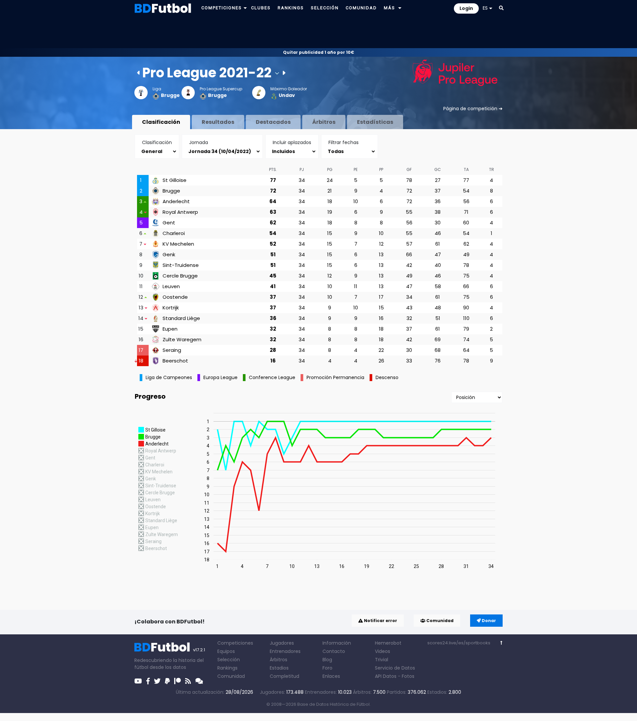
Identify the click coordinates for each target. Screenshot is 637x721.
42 (409, 265)
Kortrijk (171, 308)
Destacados (273, 122)
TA (466, 169)
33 (409, 360)
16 (381, 318)
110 (466, 318)
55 (409, 211)
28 (273, 350)
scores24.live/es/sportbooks (458, 643)
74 (466, 339)
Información (336, 643)
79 (466, 328)
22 (381, 350)
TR (491, 169)
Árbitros (323, 122)
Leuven (171, 286)
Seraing (172, 350)
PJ (302, 169)
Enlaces (331, 676)
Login (466, 8)
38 (438, 211)
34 (302, 180)
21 (329, 190)
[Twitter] (157, 681)
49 (466, 254)
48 (438, 307)
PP (381, 169)
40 (438, 265)
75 (466, 275)
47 (438, 254)
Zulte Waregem (182, 340)
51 (273, 254)
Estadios (279, 668)
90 (466, 307)
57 (409, 243)
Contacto (333, 651)
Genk (169, 255)
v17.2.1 (199, 650)
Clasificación (161, 122)
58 (438, 286)
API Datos (385, 676)
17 (381, 296)
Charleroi (174, 233)
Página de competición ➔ (473, 108)
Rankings (227, 668)
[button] (245, 7)
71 (466, 211)
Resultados (218, 122)
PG (329, 169)
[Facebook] (148, 681)
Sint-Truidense (181, 265)
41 (273, 286)
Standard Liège (181, 318)
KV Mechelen (178, 244)
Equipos (226, 651)
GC (437, 169)
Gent (169, 223)
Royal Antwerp (180, 212)
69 (438, 339)
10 (355, 201)
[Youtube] (138, 681)
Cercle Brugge (180, 276)
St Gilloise (174, 180)
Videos (382, 651)
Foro (327, 668)
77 (273, 180)
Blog (327, 659)
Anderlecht (176, 201)
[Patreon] (177, 681)
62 (273, 222)
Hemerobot (388, 643)
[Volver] (501, 643)
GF (409, 169)
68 (438, 350)
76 (438, 360)
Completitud (284, 676)
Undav (287, 95)
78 (409, 180)
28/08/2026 (239, 692)
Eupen (170, 329)
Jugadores (282, 643)
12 (381, 243)
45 (272, 275)
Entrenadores (285, 651)
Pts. (273, 169)
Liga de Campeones (169, 377)
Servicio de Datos (395, 668)
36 (438, 201)
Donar (488, 620)
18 (329, 201)
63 (273, 211)
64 (272, 201)
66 (409, 254)
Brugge (170, 95)
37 (438, 190)
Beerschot (175, 361)
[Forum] (199, 681)
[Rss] (188, 681)
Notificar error (380, 620)
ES (485, 8)
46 (438, 233)
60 (466, 222)
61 (437, 243)
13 (381, 254)
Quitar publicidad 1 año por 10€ (318, 52)
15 (329, 233)
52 (273, 243)
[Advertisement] (318, 32)
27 (438, 180)
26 (381, 360)
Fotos (408, 676)
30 (438, 222)
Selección (228, 659)
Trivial (381, 659)
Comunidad (439, 620)
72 (273, 190)
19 (329, 211)
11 (355, 286)
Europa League (220, 377)
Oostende (175, 297)
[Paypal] (167, 681)
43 (409, 307)
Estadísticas (375, 122)
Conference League (272, 377)
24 (330, 180)
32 (409, 318)
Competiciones (235, 643)
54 (466, 190)
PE (356, 169)
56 (466, 201)
